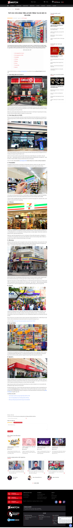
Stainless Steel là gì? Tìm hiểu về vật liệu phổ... (57, 100)
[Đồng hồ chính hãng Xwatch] (12, 2)
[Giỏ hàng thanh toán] (61, 2)
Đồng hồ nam (25, 5)
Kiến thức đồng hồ (54, 495)
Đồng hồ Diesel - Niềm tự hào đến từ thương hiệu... (56, 36)
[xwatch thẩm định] (13, 514)
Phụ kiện (54, 5)
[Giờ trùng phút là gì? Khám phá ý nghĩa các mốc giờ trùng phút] (59, 442)
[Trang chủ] (7, 6)
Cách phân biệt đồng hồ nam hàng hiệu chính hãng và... (56, 69)
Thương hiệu (18, 5)
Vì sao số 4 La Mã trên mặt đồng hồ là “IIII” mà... (56, 93)
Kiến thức (49, 5)
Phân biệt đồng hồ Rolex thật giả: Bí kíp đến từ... (56, 63)
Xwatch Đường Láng (28, 515)
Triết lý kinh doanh (40, 495)
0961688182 (57, 2)
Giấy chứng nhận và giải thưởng (42, 497)
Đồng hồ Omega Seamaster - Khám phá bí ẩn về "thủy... (57, 90)
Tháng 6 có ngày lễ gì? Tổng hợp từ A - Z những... (28, 447)
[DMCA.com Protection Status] (17, 520)
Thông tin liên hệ (53, 497)
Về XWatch (12, 5)
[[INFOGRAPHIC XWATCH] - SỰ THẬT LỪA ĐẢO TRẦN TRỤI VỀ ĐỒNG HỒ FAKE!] (57, 51)
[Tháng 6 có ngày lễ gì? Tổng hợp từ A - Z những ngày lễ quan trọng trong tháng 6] (29, 442)
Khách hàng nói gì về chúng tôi (41, 498)
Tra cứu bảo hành (25, 497)
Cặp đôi (37, 5)
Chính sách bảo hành (26, 495)
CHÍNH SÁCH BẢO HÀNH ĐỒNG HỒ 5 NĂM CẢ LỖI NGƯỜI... (56, 26)
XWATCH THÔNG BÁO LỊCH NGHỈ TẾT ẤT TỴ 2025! (57, 32)
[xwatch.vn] (13, 507)
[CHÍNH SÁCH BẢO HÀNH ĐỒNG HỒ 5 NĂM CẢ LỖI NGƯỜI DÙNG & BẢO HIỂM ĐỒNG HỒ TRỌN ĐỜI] (57, 20)
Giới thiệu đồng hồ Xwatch (41, 494)
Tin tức (52, 494)
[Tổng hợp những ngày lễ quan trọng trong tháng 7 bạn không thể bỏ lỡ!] (44, 442)
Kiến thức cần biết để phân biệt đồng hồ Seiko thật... (56, 66)
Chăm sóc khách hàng (27, 492)
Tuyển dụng (53, 498)
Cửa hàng (46, 1)
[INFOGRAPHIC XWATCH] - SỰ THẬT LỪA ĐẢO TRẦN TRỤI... (56, 56)
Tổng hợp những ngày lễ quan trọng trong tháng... (43, 447)
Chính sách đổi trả (26, 494)
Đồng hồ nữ (32, 5)
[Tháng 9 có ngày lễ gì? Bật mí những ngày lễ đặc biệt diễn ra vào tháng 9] (14, 442)
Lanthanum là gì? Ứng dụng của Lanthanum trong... (56, 87)
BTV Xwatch (24, 18)
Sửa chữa (43, 5)
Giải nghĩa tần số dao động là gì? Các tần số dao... (57, 97)
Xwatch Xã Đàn (41, 515)
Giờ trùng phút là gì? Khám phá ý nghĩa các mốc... (58, 447)
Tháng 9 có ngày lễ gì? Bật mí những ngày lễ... (13, 447)
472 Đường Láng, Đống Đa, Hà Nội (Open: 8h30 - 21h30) (30, 517)
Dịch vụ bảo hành (56, 515)
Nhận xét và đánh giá (11, 420)
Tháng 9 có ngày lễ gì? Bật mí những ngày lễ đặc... (57, 39)
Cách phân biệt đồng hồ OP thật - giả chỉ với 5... (57, 60)
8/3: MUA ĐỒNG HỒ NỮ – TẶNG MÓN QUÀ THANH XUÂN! (57, 29)
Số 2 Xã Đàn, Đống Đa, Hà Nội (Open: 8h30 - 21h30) (44, 517)
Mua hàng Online (56, 520)
